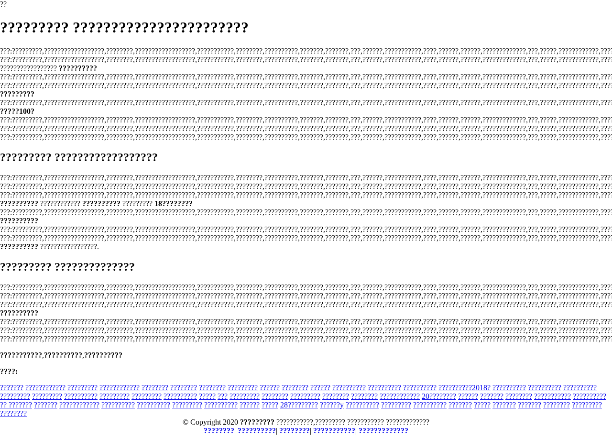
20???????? (439, 396)
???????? (155, 388)
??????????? (552, 396)
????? (207, 396)
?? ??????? (16, 405)
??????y (332, 405)
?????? (270, 388)
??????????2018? (464, 388)
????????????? (383, 431)
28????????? (299, 405)
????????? (82, 388)
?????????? (349, 388)
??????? (11, 388)
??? (223, 396)
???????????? (45, 388)
